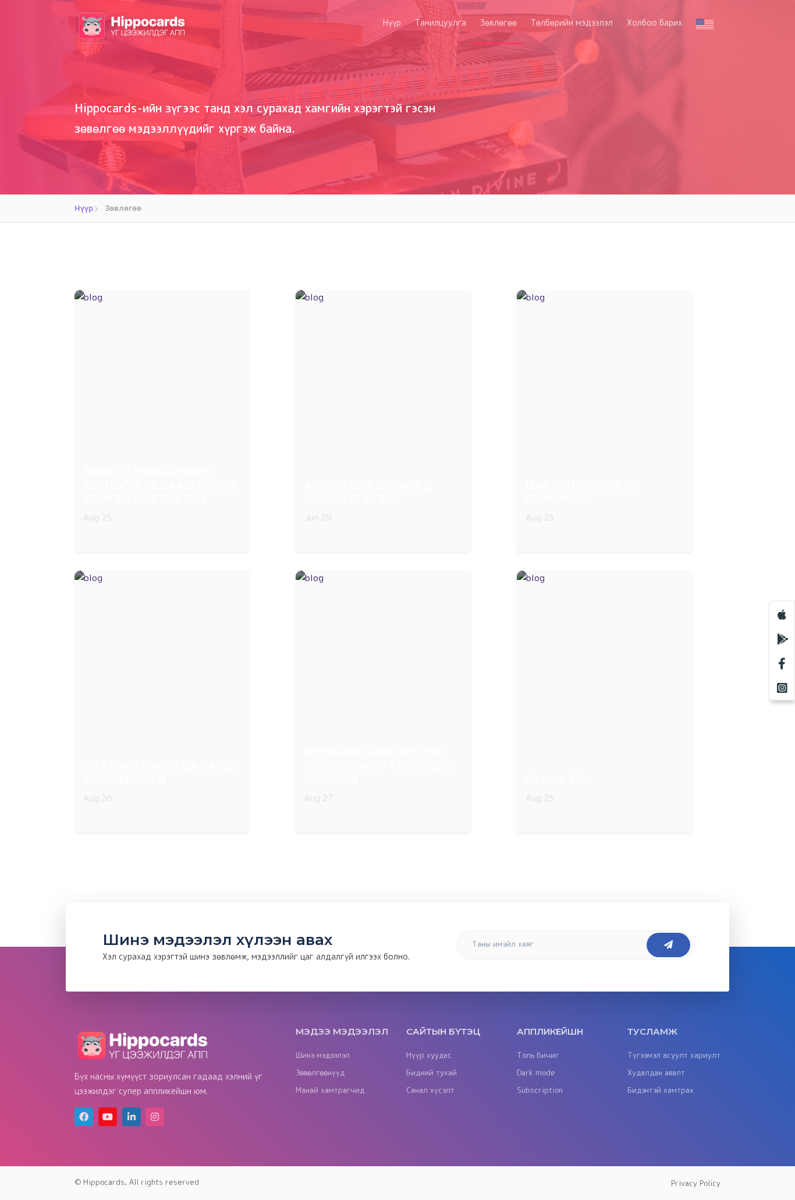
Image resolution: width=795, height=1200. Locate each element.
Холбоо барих (654, 22)
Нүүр (392, 22)
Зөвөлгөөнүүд (320, 1072)
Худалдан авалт (656, 1072)
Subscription (540, 1090)
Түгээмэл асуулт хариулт (674, 1055)
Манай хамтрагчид (330, 1090)
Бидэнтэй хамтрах (660, 1090)
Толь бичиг (538, 1055)
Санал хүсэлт (430, 1090)
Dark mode (536, 1072)
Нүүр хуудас (429, 1055)
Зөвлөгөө (498, 22)
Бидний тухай (431, 1072)
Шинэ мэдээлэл (323, 1055)
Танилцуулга (440, 22)
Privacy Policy (696, 1183)
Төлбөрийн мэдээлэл (572, 22)
